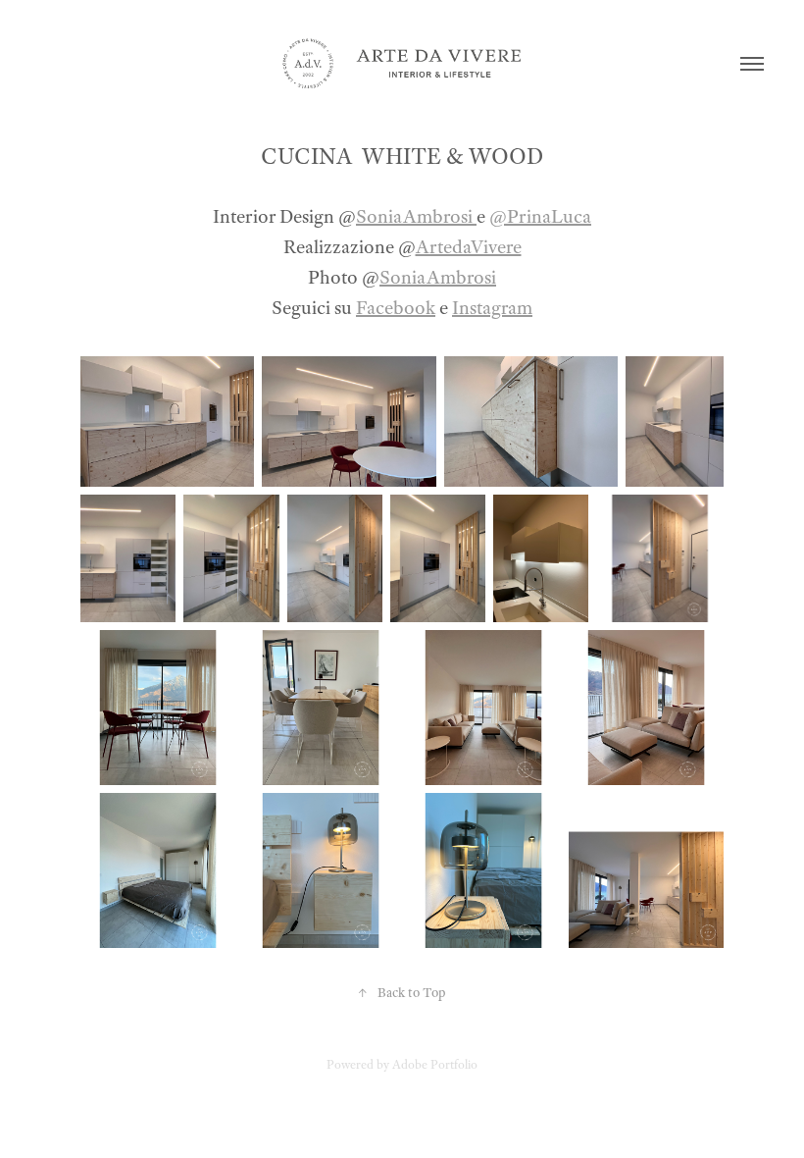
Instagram (492, 307)
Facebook (395, 307)
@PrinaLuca (540, 216)
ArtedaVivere (469, 247)
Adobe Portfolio (434, 1065)
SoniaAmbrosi (416, 216)
